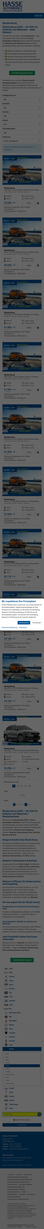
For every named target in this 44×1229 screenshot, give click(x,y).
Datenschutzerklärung (9, 627)
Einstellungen (37, 623)
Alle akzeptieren (24, 623)
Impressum (23, 627)
